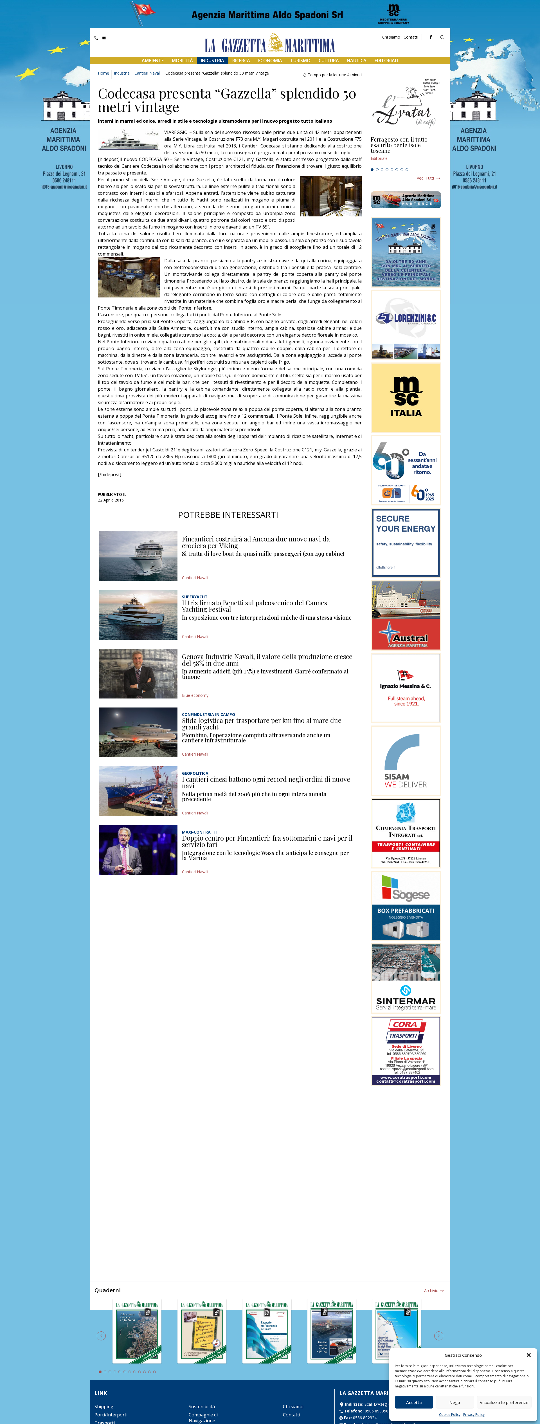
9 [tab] (139, 1372)
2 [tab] (377, 169)
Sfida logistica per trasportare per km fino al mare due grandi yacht (261, 723)
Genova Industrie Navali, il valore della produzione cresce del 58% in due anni (267, 660)
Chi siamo (391, 37)
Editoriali (386, 60)
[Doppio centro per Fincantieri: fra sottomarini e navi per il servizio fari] (138, 850)
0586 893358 (376, 1411)
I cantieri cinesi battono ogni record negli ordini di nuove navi (266, 782)
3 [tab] (382, 169)
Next (438, 1335)
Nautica (356, 60)
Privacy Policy (474, 1414)
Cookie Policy (449, 1414)
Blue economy (195, 695)
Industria (212, 60)
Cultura (329, 60)
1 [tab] (372, 169)
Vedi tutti (425, 178)
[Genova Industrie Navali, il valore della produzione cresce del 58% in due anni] (138, 673)
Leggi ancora (406, 151)
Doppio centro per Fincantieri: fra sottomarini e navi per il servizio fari (267, 841)
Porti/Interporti (110, 1415)
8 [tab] (407, 169)
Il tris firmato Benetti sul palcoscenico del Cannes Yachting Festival (254, 606)
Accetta (414, 1402)
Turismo (300, 60)
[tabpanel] (406, 151)
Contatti (411, 37)
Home (103, 73)
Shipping (103, 1406)
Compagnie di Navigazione (203, 1418)
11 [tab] (149, 1372)
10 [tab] (144, 1372)
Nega (454, 1402)
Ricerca (241, 60)
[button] (529, 1355)
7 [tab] (401, 169)
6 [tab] (396, 169)
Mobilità (182, 60)
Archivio (431, 1290)
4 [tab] (387, 169)
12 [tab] (154, 1372)
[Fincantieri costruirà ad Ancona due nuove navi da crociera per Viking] (138, 556)
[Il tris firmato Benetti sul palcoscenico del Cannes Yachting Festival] (138, 615)
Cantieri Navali (147, 73)
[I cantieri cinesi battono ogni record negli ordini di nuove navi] (138, 791)
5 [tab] (392, 169)
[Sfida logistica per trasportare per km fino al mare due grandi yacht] (138, 732)
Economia (270, 60)
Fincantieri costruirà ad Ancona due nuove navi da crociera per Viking (256, 542)
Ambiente (153, 60)
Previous (101, 1335)
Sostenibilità (202, 1406)
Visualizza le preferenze (504, 1402)
